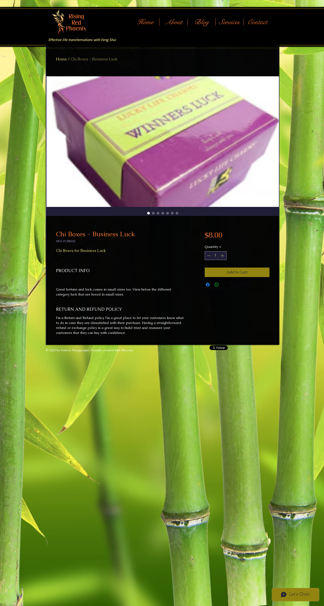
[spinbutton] (215, 255)
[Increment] (223, 255)
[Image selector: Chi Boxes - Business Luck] (148, 213)
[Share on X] (226, 284)
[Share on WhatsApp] (217, 284)
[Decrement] (208, 255)
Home (61, 59)
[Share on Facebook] (208, 284)
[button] (229, 22)
